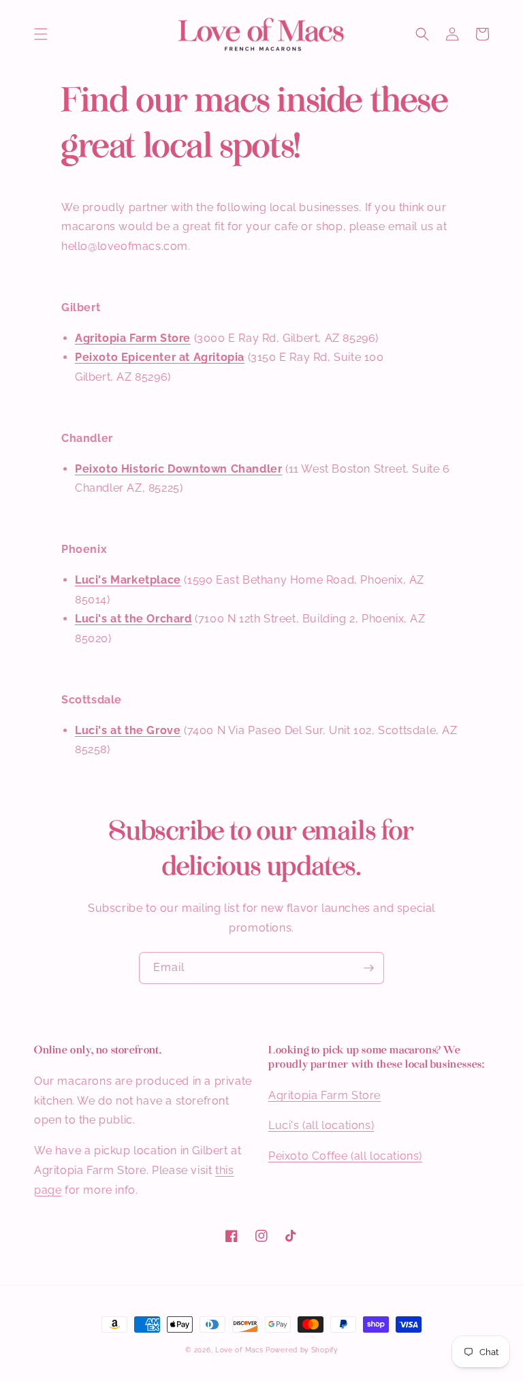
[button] (41, 34)
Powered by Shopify (302, 1350)
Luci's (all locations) (321, 1125)
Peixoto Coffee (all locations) (345, 1155)
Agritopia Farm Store (133, 338)
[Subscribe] (368, 968)
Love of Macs (240, 1350)
